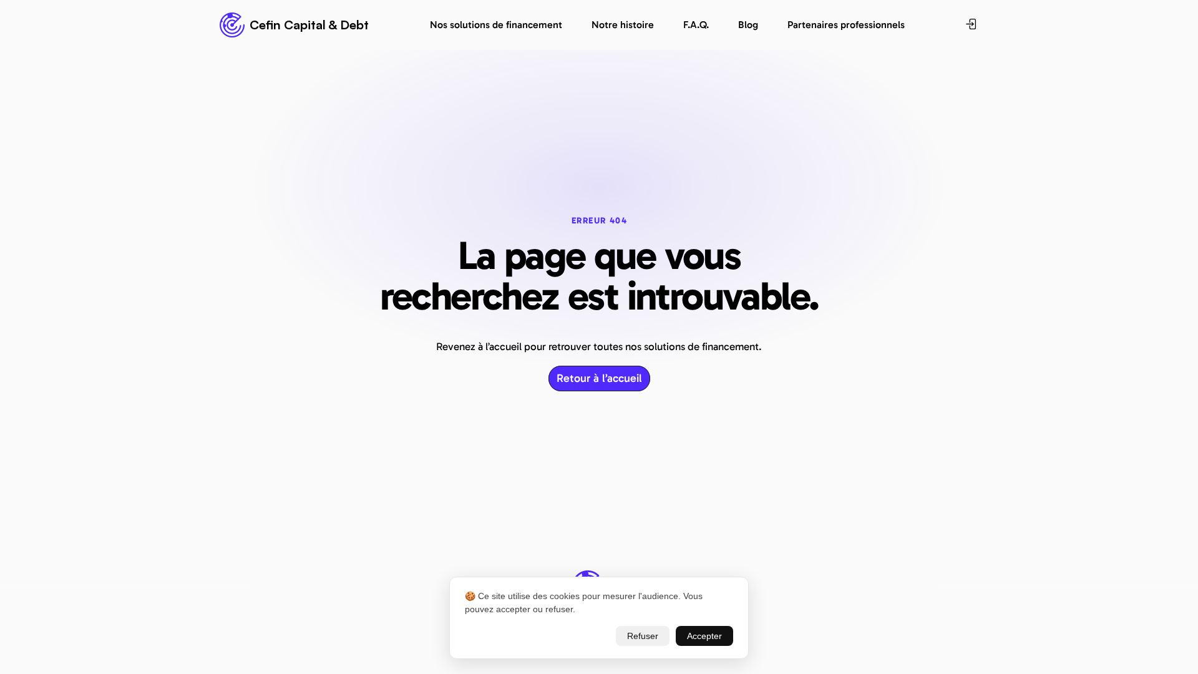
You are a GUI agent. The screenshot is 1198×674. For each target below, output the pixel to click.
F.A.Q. (696, 25)
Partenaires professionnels (846, 25)
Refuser (642, 636)
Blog (748, 25)
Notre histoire (623, 25)
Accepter (704, 636)
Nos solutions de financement (496, 25)
